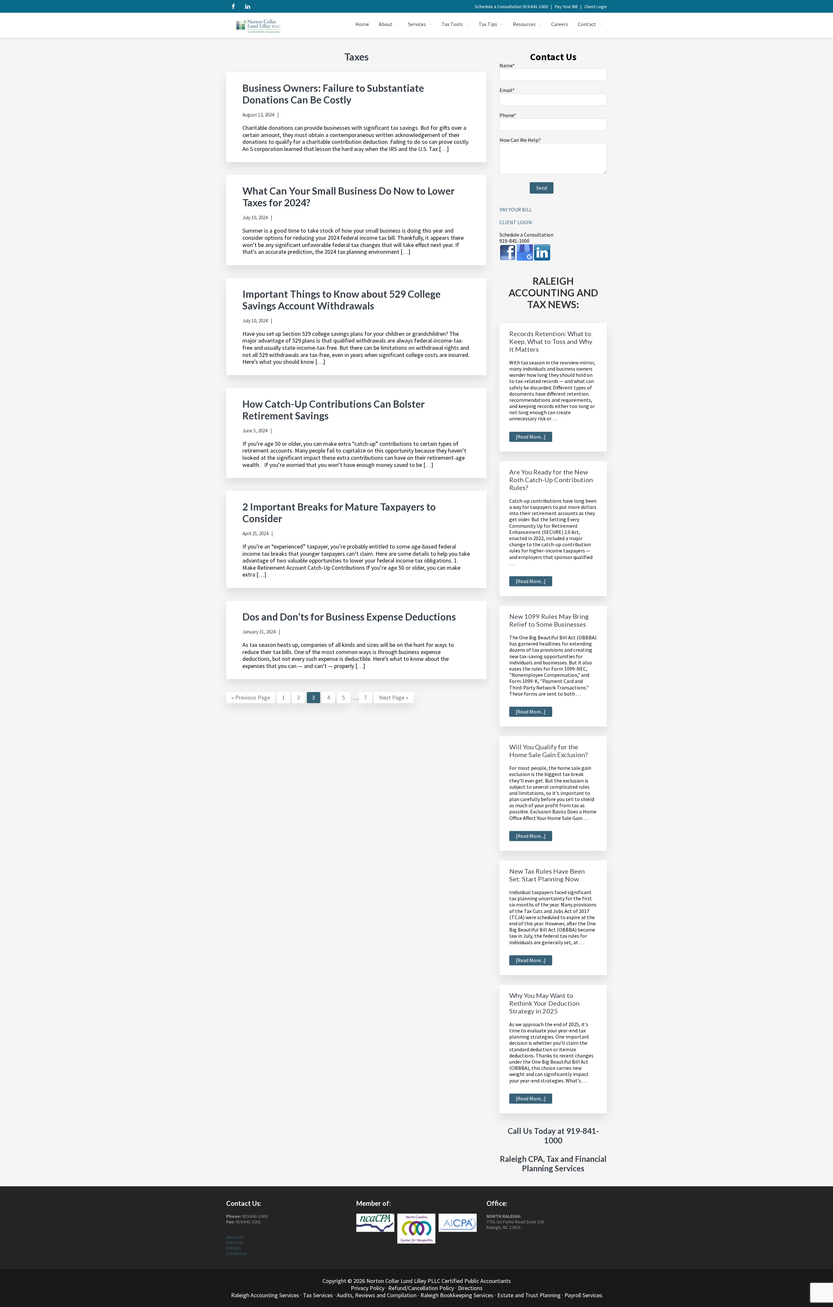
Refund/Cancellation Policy (421, 1288)
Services (234, 1242)
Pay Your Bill (566, 6)
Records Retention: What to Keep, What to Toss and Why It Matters (550, 341)
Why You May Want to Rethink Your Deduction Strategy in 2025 (544, 1003)
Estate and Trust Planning (529, 1295)
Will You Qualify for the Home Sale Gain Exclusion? (548, 750)
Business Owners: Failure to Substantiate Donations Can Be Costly (333, 93)
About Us (235, 1237)
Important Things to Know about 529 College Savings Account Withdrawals (341, 299)
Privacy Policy (367, 1288)
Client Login (595, 6)
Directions (470, 1288)
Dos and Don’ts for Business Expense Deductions (349, 616)
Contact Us (236, 1253)
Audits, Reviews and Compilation (376, 1295)
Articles (233, 1248)
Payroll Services (583, 1295)
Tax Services (318, 1295)
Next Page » (393, 698)
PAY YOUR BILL (515, 209)
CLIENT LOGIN (515, 222)
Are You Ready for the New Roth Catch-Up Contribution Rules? (551, 479)
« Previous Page (250, 698)
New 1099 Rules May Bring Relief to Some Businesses (549, 620)
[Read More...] (534, 437)
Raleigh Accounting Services (265, 1295)
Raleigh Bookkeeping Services (456, 1295)
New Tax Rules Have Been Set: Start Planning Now (547, 875)
